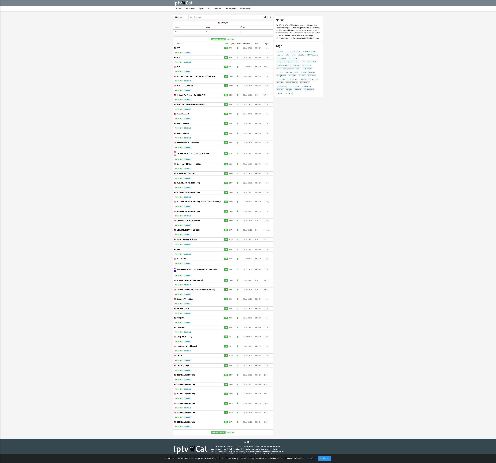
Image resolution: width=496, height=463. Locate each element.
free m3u (302, 76)
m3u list (312, 72)
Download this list (218, 39)
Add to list (231, 39)
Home (178, 9)
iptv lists (280, 83)
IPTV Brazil (307, 65)
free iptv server (291, 83)
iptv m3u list (281, 79)
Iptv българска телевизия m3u (288, 69)
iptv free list (306, 86)
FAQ (208, 9)
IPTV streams (313, 55)
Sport (201, 9)
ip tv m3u (298, 90)
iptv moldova (309, 90)
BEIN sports (307, 69)
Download (187, 52)
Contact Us (218, 9)
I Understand (324, 458)
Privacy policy (231, 9)
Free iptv (280, 55)
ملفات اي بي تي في (293, 51)
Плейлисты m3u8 (309, 62)
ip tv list (279, 93)
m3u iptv (292, 76)
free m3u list (281, 86)
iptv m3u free (313, 79)
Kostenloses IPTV (309, 51)
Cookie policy (245, 9)
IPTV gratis (296, 65)
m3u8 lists (301, 55)
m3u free (311, 76)
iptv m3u (280, 72)
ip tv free (288, 93)
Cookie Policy (310, 458)
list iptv (289, 90)
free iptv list (292, 79)
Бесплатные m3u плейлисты (288, 62)
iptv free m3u (304, 83)
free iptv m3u (281, 76)
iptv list (303, 72)
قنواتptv (280, 51)
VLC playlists (281, 58)
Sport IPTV (293, 58)
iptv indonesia (294, 86)
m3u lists (280, 90)
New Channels (190, 9)
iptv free (289, 72)
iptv (293, 55)
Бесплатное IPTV (283, 65)
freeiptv (303, 79)
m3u (287, 55)
